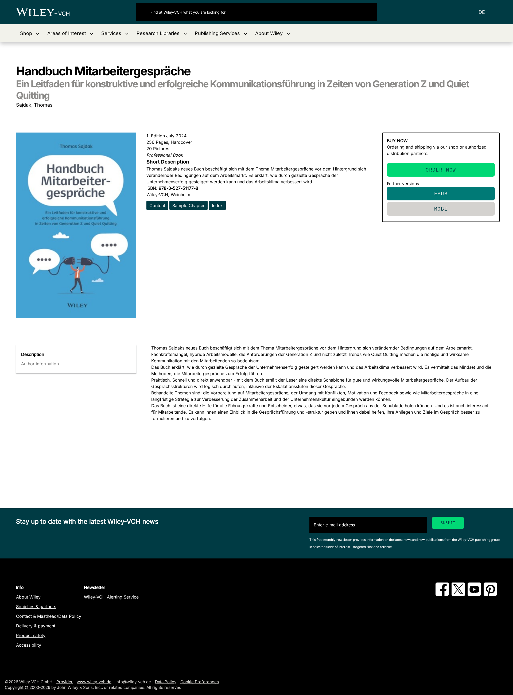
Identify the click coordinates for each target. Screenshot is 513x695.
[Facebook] (442, 594)
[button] (29, 33)
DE (482, 12)
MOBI (441, 208)
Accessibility (28, 645)
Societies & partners (36, 606)
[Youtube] (474, 594)
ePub (441, 193)
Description (32, 354)
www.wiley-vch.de (94, 681)
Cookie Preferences (199, 681)
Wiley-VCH (47, 12)
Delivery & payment (35, 625)
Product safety (30, 635)
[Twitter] (458, 594)
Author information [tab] (40, 363)
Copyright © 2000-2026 (27, 687)
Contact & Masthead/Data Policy (48, 616)
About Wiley (28, 597)
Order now (441, 169)
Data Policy (165, 681)
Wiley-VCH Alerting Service (111, 597)
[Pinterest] (490, 594)
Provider (64, 681)
